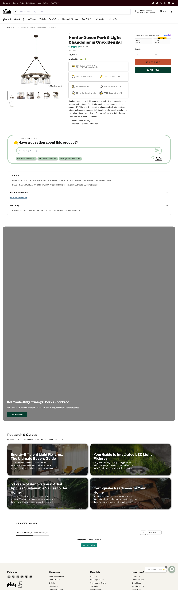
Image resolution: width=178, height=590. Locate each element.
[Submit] (16, 11)
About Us (113, 19)
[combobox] (72, 11)
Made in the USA (42, 3)
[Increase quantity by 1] (156, 54)
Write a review (89, 545)
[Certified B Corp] (20, 584)
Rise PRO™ (55, 3)
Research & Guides (70, 19)
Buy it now (153, 70)
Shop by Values (29, 19)
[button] (164, 11)
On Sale (42, 19)
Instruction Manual (18, 198)
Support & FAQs (18, 3)
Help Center (100, 19)
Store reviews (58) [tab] (41, 532)
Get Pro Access (17, 415)
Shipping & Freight (97, 580)
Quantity (138, 49)
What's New (54, 19)
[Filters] (143, 533)
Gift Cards (94, 586)
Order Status (30, 3)
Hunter (73, 33)
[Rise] (11, 584)
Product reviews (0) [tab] (24, 532)
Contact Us (7, 3)
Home (9, 27)
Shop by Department (11, 19)
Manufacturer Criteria (98, 583)
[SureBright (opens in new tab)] (167, 35)
